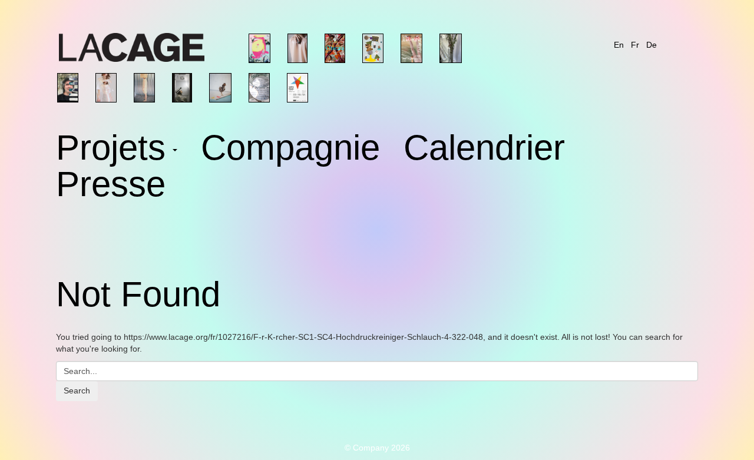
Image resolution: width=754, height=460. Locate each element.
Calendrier (484, 150)
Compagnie (290, 150)
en (619, 44)
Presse (111, 187)
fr (635, 44)
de (651, 44)
